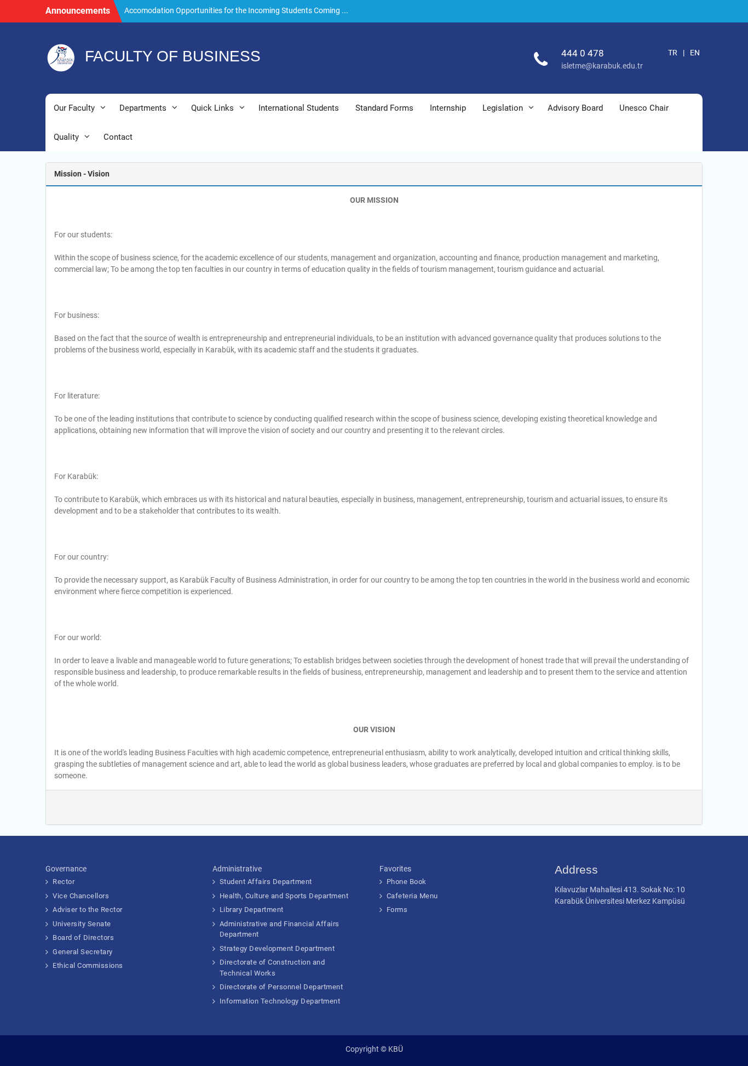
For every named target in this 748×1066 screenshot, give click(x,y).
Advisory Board (575, 108)
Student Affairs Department (266, 881)
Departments (142, 108)
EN (695, 52)
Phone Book (407, 881)
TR (672, 52)
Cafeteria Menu (412, 896)
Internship (448, 108)
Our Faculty (74, 108)
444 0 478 (582, 53)
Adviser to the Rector (88, 909)
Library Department (252, 909)
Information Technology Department (280, 1001)
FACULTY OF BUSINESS (173, 56)
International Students (298, 108)
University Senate (82, 924)
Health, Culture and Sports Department (284, 896)
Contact (118, 137)
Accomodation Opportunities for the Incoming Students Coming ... (236, 10)
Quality (66, 137)
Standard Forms (384, 108)
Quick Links (212, 108)
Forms (397, 909)
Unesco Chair (644, 108)
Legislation (502, 108)
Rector (63, 881)
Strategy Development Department (277, 948)
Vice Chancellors (81, 896)
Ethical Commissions (88, 965)
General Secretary (83, 952)
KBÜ (395, 1049)
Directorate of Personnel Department (281, 987)
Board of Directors (83, 937)
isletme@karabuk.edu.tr (602, 65)
